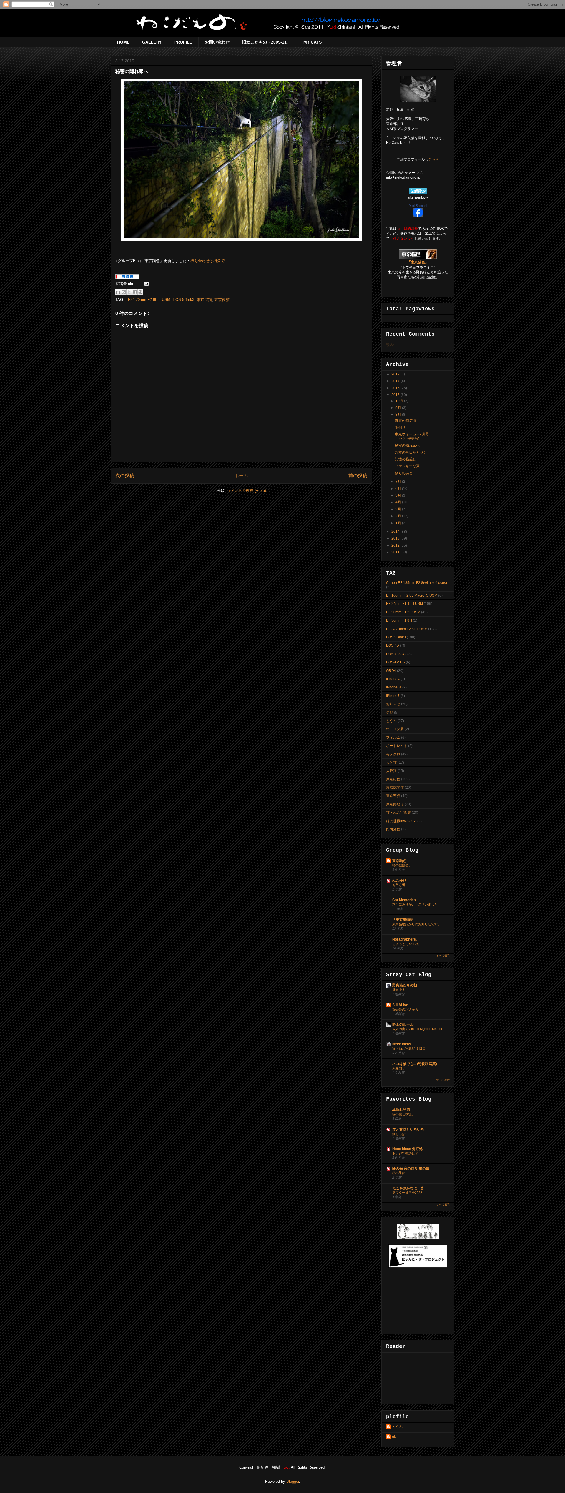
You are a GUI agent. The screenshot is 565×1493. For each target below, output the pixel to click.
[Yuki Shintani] (418, 216)
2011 (396, 552)
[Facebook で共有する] (135, 292)
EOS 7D (392, 645)
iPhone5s (393, 687)
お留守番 (398, 885)
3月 (399, 509)
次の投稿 (124, 475)
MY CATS (312, 42)
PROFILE (183, 42)
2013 (396, 538)
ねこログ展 (395, 729)
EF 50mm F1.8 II (399, 620)
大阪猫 (391, 771)
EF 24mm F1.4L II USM (404, 604)
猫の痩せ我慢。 (403, 1114)
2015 (396, 395)
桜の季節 (398, 1173)
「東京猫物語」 (404, 920)
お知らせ (393, 704)
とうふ (391, 721)
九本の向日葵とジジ (411, 452)
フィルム (393, 737)
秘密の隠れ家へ (407, 445)
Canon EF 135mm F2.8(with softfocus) (416, 583)
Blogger (292, 1481)
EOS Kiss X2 (396, 654)
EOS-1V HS (395, 662)
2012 (396, 545)
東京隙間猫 (395, 787)
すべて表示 (443, 955)
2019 (396, 374)
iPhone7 (393, 696)
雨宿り (400, 427)
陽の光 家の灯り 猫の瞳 (410, 1168)
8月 (399, 414)
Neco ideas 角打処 (407, 1149)
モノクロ (393, 754)
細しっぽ (398, 1134)
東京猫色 (399, 861)
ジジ (389, 712)
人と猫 (391, 762)
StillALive (400, 1005)
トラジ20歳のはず (405, 1153)
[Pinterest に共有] (140, 292)
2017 (396, 381)
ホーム (241, 475)
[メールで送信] (118, 292)
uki (394, 1436)
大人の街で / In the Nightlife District (417, 1029)
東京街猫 (204, 299)
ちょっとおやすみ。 (406, 944)
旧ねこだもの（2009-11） (266, 42)
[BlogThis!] (124, 292)
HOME (123, 42)
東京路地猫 (395, 804)
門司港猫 (393, 829)
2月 (399, 516)
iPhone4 (393, 679)
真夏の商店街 (405, 421)
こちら (433, 159)
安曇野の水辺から (405, 1009)
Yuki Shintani (418, 205)
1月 (399, 523)
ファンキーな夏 (407, 466)
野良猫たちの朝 (404, 985)
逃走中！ (398, 989)
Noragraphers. (404, 939)
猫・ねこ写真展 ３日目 (409, 1048)
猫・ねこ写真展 (398, 812)
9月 (399, 408)
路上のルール (402, 1024)
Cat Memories (404, 900)
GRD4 (391, 671)
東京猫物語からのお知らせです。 (416, 924)
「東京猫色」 (417, 262)
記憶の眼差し (405, 459)
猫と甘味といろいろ (408, 1129)
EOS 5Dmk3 (183, 299)
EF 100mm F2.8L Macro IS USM (411, 595)
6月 (399, 489)
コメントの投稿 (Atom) (246, 490)
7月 (399, 482)
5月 (399, 495)
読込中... (392, 345)
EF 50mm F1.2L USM (403, 612)
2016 (396, 388)
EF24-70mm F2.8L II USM (147, 299)
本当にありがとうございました (415, 904)
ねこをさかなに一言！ (410, 1188)
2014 (396, 532)
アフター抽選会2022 (407, 1192)
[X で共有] (129, 292)
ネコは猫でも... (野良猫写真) (414, 1064)
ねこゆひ (399, 880)
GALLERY (152, 42)
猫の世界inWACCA (401, 821)
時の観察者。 (402, 865)
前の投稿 (357, 475)
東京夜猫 (222, 299)
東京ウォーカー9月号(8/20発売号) (412, 436)
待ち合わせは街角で (207, 261)
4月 (399, 502)
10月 (400, 401)
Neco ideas (401, 1044)
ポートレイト (396, 746)
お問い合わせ (217, 42)
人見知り (398, 1068)
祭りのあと (404, 473)
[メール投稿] (145, 284)
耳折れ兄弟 (401, 1110)
